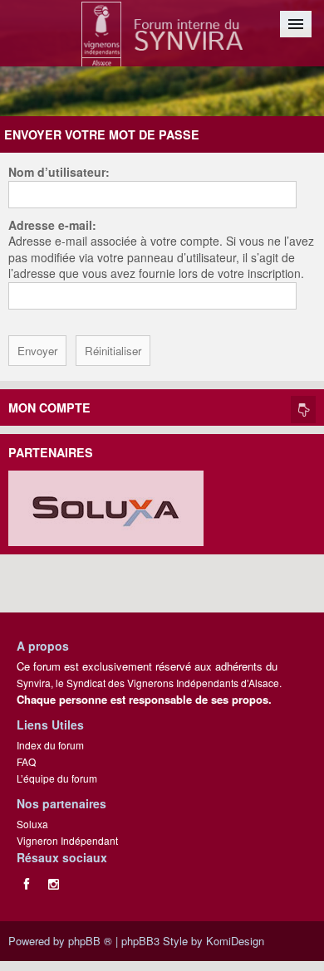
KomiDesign (235, 941)
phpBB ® (90, 941)
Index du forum (50, 745)
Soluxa (32, 824)
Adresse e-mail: (52, 225)
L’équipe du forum (57, 778)
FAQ (26, 761)
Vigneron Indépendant (67, 840)
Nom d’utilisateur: (59, 171)
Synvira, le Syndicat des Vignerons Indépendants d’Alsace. (149, 683)
